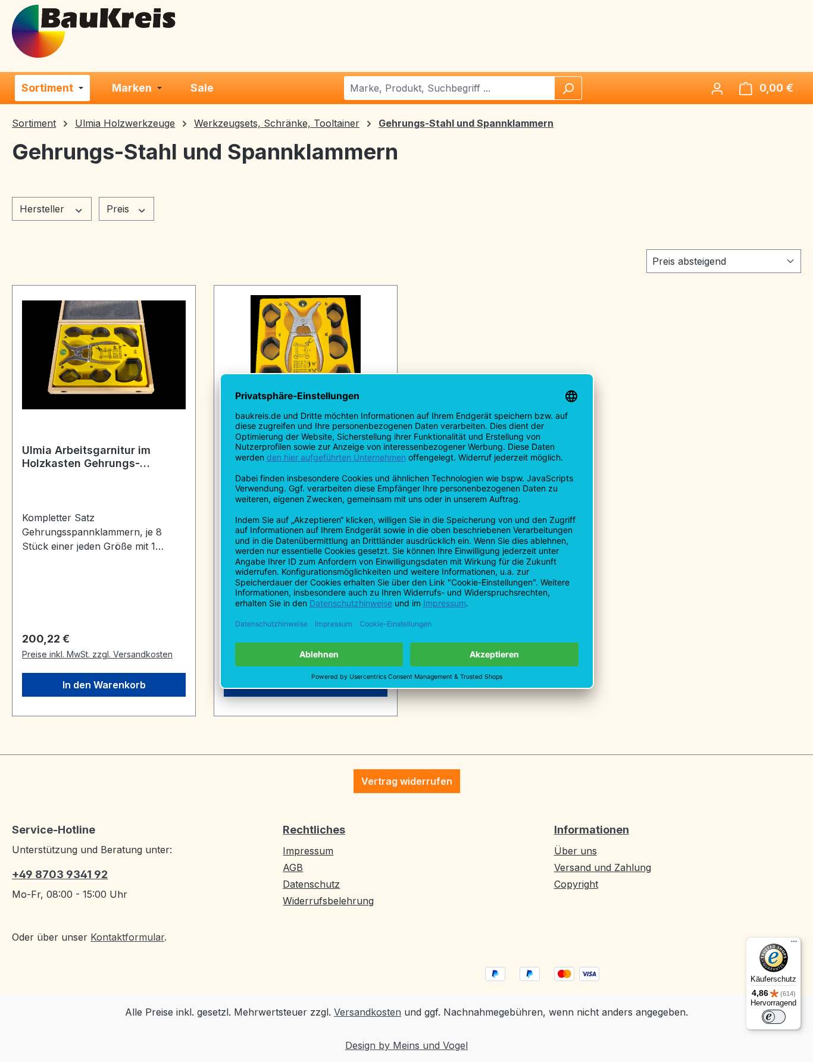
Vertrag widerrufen (406, 781)
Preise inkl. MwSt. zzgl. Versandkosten (97, 654)
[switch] (774, 1017)
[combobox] (450, 88)
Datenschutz (311, 884)
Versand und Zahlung (602, 867)
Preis (119, 209)
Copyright (576, 884)
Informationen (591, 829)
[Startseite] (94, 30)
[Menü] (794, 944)
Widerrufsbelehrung (328, 901)
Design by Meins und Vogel (406, 1045)
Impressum (308, 851)
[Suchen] (567, 88)
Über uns (575, 851)
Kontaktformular (127, 937)
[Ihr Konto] (717, 88)
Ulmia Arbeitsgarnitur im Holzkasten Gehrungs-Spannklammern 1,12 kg (86, 457)
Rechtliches (314, 829)
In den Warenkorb (104, 685)
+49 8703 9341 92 (60, 874)
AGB (293, 867)
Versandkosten (367, 1012)
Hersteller (43, 209)
